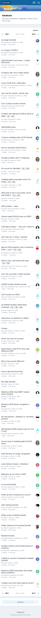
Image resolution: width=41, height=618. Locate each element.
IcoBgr (5, 160)
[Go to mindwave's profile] (37, 61)
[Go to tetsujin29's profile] (37, 547)
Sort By (35, 30)
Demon (5, 396)
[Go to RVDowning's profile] (37, 372)
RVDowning (7, 106)
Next (34, 34)
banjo (5, 198)
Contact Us (20, 612)
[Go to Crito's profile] (37, 405)
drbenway (6, 446)
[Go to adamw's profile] (37, 94)
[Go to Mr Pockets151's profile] (37, 495)
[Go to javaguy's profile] (37, 454)
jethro (5, 171)
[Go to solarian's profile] (37, 465)
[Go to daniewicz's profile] (37, 516)
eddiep (5, 421)
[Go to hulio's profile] (37, 305)
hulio (4, 310)
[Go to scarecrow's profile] (37, 51)
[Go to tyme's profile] (37, 417)
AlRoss (5, 517)
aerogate (6, 42)
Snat (4, 563)
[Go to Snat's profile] (37, 559)
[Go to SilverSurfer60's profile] (37, 248)
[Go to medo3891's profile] (37, 350)
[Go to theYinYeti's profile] (37, 84)
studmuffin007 (8, 331)
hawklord (6, 52)
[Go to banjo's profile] (37, 194)
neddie (5, 528)
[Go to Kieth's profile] (37, 382)
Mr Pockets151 (8, 297)
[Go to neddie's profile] (37, 526)
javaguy (5, 456)
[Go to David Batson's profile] (37, 536)
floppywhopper (8, 538)
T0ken (5, 119)
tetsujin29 (6, 253)
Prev (7, 34)
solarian (6, 466)
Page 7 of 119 (20, 34)
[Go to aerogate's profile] (37, 41)
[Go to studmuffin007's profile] (37, 329)
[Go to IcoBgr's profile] (37, 475)
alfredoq (6, 575)
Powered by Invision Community (20, 615)
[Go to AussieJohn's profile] (37, 73)
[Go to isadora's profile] (37, 180)
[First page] (2, 34)
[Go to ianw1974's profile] (37, 138)
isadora (5, 185)
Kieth (5, 384)
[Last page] (38, 34)
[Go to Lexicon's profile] (37, 148)
